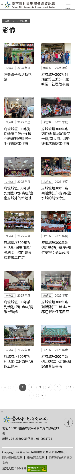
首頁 (7, 21)
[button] (67, 5)
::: (2, 3)
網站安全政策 (36, 457)
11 (71, 387)
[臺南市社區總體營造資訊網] (29, 4)
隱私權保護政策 (12, 457)
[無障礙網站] (37, 468)
